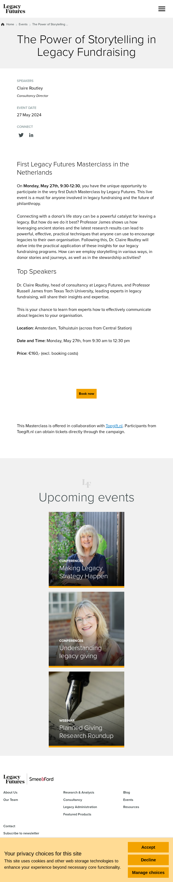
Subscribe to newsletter (21, 833)
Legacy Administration (80, 806)
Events (23, 24)
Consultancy (72, 799)
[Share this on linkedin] (31, 134)
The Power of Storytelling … (50, 24)
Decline (148, 860)
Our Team (10, 799)
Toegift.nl (114, 426)
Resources (131, 806)
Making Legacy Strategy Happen (83, 572)
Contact (9, 826)
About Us (10, 792)
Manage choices (148, 872)
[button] (161, 8)
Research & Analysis (78, 792)
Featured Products (77, 814)
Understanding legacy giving (80, 652)
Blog (126, 792)
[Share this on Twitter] (21, 134)
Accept (148, 847)
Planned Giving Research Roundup (86, 731)
